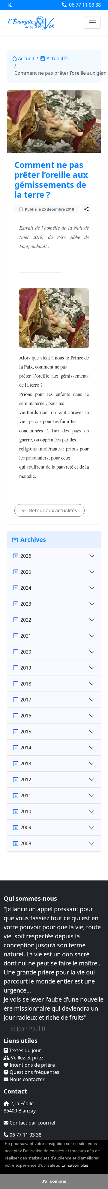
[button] (90, 1166)
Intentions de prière (31, 1065)
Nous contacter (26, 1079)
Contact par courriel (31, 1122)
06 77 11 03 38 (84, 5)
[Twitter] (9, 5)
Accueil (26, 58)
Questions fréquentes (33, 1072)
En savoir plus (75, 1165)
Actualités (57, 58)
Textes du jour (24, 1050)
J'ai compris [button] (54, 1181)
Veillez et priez (27, 1057)
